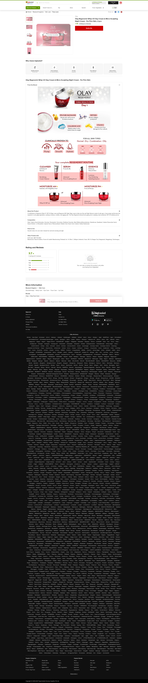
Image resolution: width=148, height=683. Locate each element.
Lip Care (60, 290)
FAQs (60, 314)
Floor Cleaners (29, 667)
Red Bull (76, 663)
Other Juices (45, 667)
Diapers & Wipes (46, 669)
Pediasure (109, 663)
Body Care (39, 290)
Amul (75, 660)
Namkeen (44, 665)
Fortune (108, 667)
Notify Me (89, 28)
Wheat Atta (45, 660)
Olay (76, 16)
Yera (91, 665)
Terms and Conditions (31, 327)
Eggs (59, 665)
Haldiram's (76, 669)
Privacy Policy (29, 322)
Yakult (107, 665)
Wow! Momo (93, 667)
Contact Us (61, 317)
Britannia (76, 667)
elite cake (92, 663)
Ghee (59, 660)
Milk (27, 663)
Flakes (59, 663)
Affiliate (28, 324)
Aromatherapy (30, 290)
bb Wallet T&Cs (62, 322)
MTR (107, 660)
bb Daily (28, 329)
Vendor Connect (63, 324)
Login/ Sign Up (113, 3)
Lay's (107, 669)
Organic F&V (29, 665)
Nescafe (92, 660)
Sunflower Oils (29, 660)
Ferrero (92, 669)
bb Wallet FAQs (63, 319)
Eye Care (47, 290)
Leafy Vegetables (62, 667)
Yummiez (76, 665)
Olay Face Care (34, 296)
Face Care (54, 290)
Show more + (74, 674)
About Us (28, 314)
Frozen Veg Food (30, 669)
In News (28, 317)
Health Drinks (45, 663)
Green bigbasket (30, 319)
